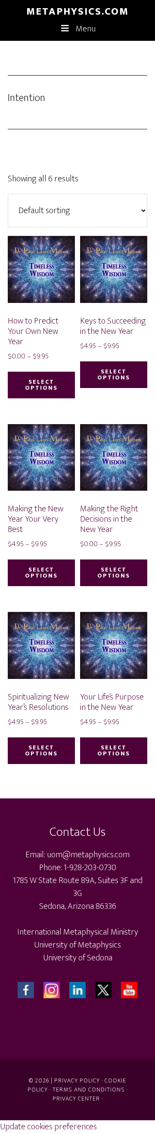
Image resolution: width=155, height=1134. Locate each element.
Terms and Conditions (89, 1089)
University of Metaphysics (77, 945)
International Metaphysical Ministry (77, 932)
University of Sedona (77, 958)
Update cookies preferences (48, 1126)
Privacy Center (76, 1098)
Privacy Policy (77, 1080)
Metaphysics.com (77, 11)
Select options (41, 385)
